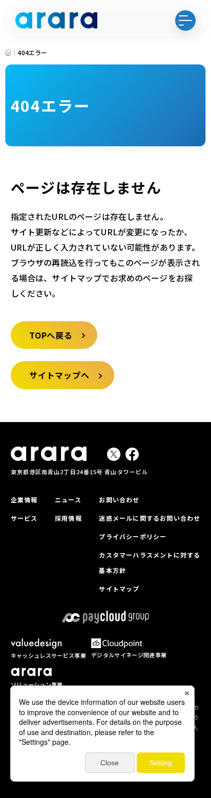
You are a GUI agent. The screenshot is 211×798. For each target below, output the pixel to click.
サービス (24, 518)
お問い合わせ (119, 499)
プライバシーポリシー (132, 536)
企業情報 (24, 499)
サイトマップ (119, 588)
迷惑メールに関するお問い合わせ (149, 518)
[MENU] (185, 20)
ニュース (68, 499)
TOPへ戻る (51, 335)
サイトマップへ (59, 375)
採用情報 (68, 518)
